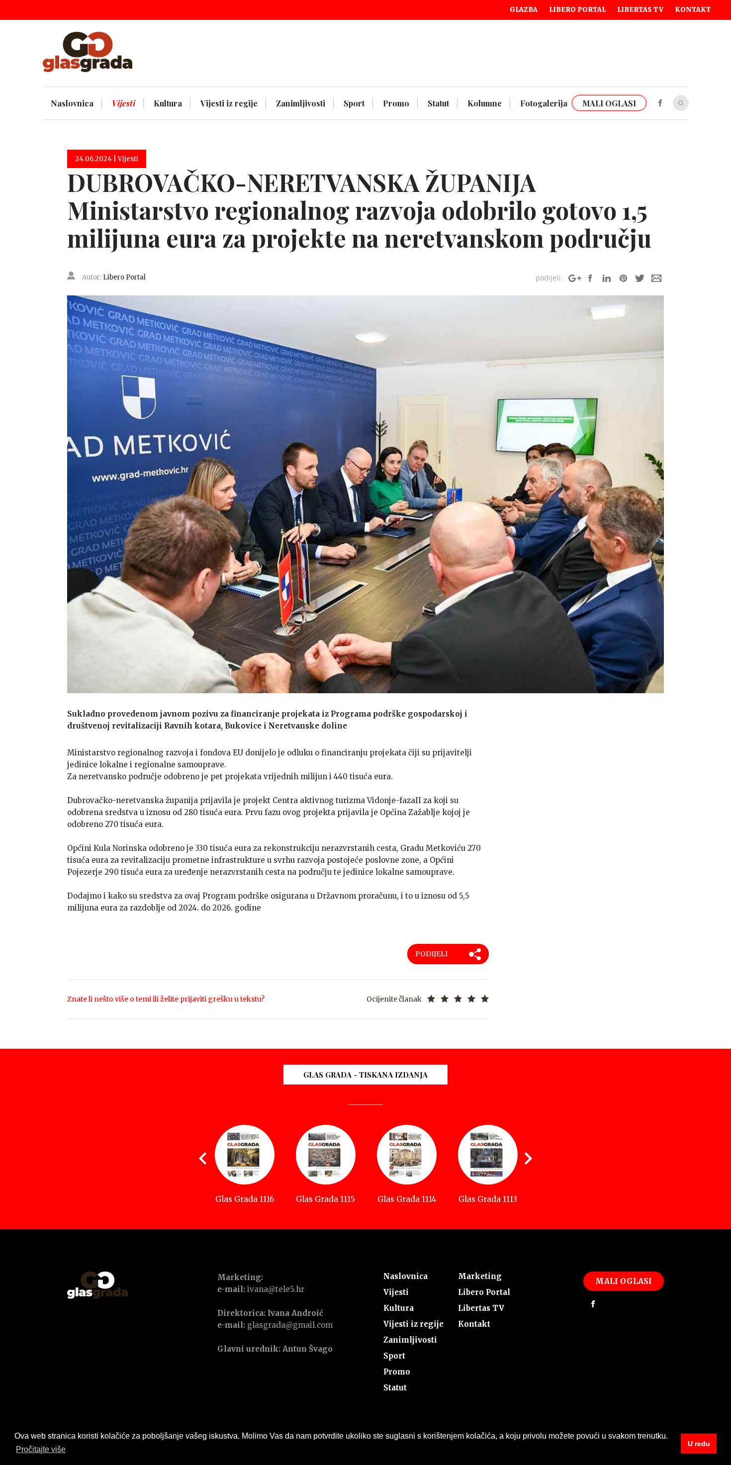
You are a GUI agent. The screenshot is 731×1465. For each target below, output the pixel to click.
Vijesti (396, 1292)
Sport (394, 1356)
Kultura (398, 1308)
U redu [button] (699, 1444)
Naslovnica (405, 1276)
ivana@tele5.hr (275, 1289)
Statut (395, 1387)
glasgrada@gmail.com (290, 1325)
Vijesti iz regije (413, 1324)
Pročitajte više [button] (41, 1449)
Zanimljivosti (410, 1340)
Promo (396, 1371)
